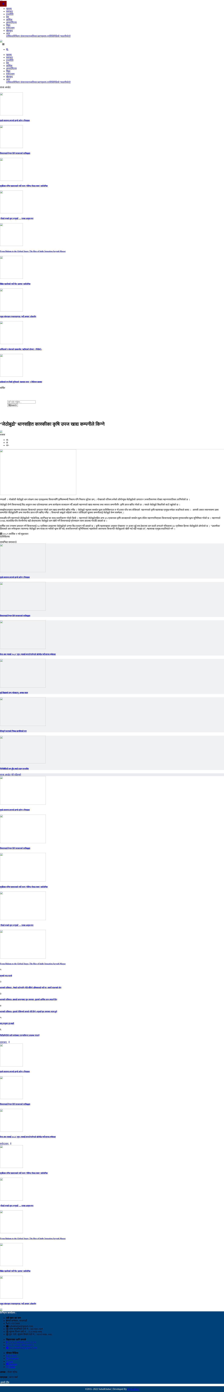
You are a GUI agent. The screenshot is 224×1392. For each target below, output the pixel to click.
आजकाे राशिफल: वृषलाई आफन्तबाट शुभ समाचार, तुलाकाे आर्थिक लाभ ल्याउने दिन (28, 999)
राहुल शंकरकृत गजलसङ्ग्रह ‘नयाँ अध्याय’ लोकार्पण (18, 316)
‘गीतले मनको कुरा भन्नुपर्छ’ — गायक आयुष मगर (16, 218)
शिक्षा (8, 25)
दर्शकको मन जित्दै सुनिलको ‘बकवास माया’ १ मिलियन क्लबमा (21, 382)
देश (7, 17)
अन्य (8, 33)
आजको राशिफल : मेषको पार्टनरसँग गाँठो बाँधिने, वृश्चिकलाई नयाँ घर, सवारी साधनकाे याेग (30, 987)
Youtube (13, 1364)
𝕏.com (9, 1361)
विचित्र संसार (19, 36)
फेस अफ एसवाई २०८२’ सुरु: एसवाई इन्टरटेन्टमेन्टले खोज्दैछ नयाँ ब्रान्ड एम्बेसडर (28, 654)
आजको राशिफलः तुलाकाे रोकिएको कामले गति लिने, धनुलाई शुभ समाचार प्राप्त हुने (28, 1011)
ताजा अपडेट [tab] (5, 774)
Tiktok (11, 1366)
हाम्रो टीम (4, 1382)
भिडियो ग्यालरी (59, 36)
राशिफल (9, 36)
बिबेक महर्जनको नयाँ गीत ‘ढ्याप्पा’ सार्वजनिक (15, 284)
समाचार (9, 11)
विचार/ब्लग (36, 36)
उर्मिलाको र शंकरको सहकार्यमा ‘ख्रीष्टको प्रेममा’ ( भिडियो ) (21, 349)
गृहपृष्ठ (9, 8)
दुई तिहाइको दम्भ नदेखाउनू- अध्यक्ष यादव (14, 693)
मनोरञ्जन (10, 28)
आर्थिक (9, 19)
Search (13, 405)
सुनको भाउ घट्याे (6, 976)
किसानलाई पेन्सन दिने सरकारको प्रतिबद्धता (15, 153)
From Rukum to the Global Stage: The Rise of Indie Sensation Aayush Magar (33, 251)
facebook (12, 1355)
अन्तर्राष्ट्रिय (11, 22)
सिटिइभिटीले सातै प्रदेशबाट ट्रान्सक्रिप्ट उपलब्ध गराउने (19, 1035)
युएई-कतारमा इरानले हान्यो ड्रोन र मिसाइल (15, 120)
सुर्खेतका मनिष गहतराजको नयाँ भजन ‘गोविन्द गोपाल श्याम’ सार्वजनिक (24, 186)
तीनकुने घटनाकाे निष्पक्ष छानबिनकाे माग (13, 731)
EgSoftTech (133, 1389)
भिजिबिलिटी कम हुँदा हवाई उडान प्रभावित (14, 769)
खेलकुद (9, 30)
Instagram (13, 1358)
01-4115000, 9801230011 (21, 1345)
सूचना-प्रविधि (47, 36)
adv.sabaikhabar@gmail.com (23, 1347)
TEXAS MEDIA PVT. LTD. (21, 1342)
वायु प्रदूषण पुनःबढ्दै (7, 1023)
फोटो (68, 36)
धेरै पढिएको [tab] (16, 774)
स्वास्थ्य (28, 36)
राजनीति (9, 14)
